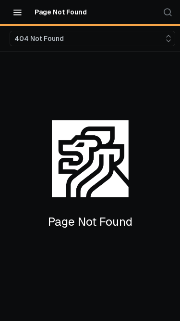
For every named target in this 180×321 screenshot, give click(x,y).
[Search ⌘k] (167, 12)
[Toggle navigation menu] (17, 12)
